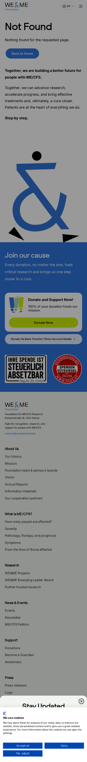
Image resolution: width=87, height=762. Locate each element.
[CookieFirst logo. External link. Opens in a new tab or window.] (4, 713)
